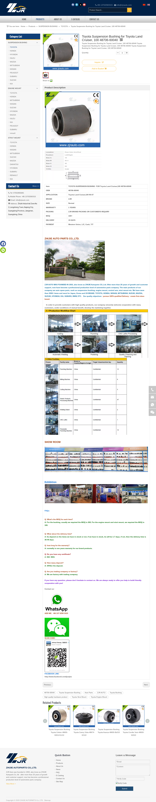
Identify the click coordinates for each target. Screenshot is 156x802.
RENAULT (14, 175)
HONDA (13, 51)
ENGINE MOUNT (14, 88)
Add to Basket (98, 69)
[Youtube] (84, 4)
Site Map (59, 782)
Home (58, 760)
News (58, 769)
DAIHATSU (14, 164)
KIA (11, 84)
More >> (36, 186)
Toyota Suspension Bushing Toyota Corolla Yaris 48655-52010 (133, 732)
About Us (59, 766)
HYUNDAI (14, 54)
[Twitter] (80, 4)
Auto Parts (89, 693)
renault (12, 133)
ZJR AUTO (101, 693)
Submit (124, 789)
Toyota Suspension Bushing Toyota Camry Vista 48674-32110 (84, 732)
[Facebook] (72, 4)
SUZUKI (13, 80)
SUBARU (13, 76)
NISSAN (13, 69)
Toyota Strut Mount (79, 697)
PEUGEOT (14, 73)
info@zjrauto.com (124, 5)
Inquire (98, 62)
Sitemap (47, 800)
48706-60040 (49, 693)
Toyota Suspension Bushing (69, 693)
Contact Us (60, 778)
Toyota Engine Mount (99, 697)
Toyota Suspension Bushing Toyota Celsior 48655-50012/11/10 (59, 732)
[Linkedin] (76, 4)
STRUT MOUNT (14, 138)
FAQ (57, 772)
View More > (11, 784)
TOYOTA (13, 47)
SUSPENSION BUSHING (17, 42)
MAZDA (13, 62)
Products (59, 763)
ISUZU (12, 58)
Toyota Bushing (116, 693)
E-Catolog (60, 775)
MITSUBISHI (15, 65)
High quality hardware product (55, 697)
